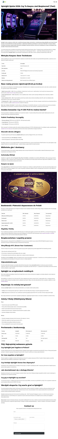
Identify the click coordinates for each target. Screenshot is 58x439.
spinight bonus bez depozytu (6, 128)
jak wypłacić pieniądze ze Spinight (47, 233)
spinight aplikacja (4, 281)
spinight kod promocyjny (11, 92)
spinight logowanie (15, 102)
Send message (18, 433)
